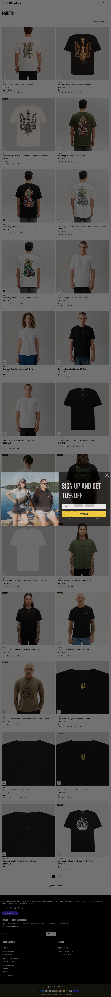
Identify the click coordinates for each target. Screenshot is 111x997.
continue (84, 513)
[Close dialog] (107, 474)
